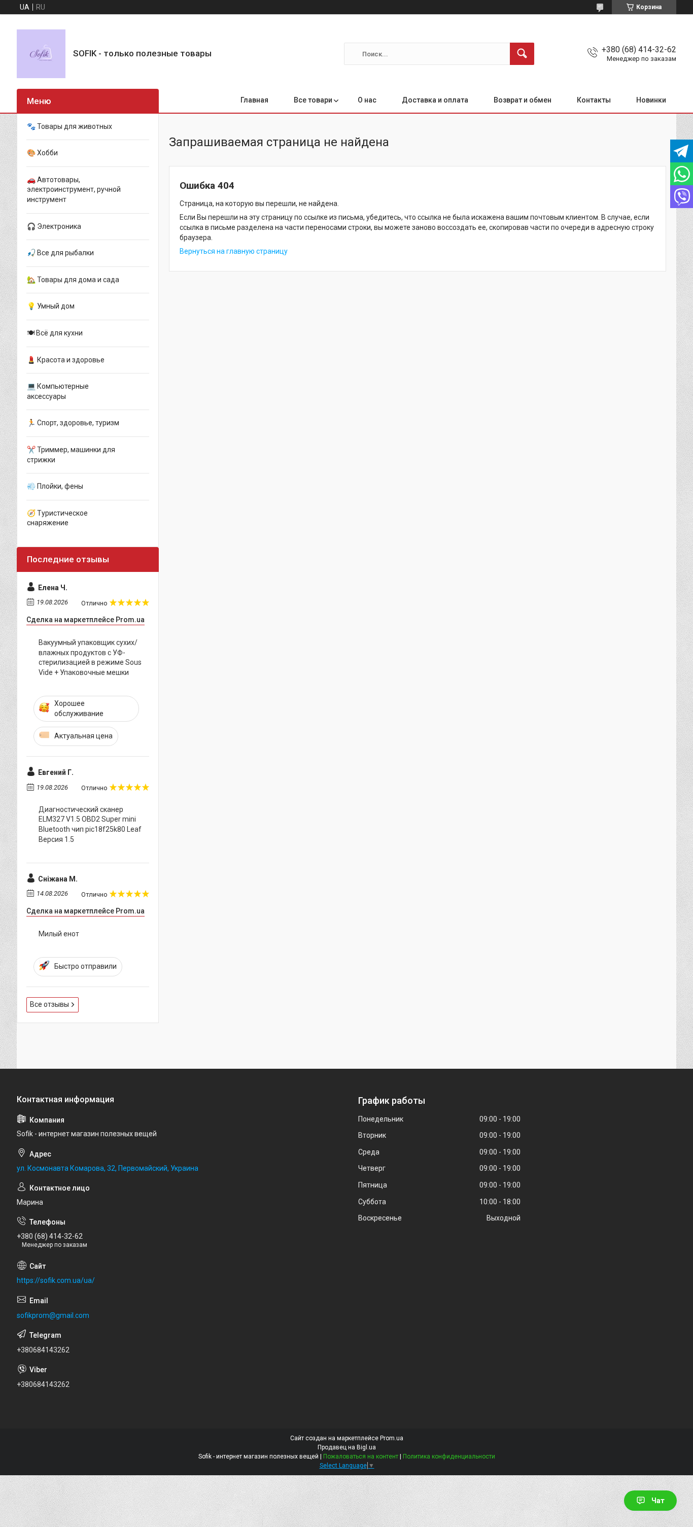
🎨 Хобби (42, 153)
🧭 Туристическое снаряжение (57, 518)
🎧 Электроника (54, 226)
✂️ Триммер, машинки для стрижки (71, 455)
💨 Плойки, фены (55, 486)
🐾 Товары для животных (69, 126)
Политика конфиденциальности (449, 1456)
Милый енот (59, 934)
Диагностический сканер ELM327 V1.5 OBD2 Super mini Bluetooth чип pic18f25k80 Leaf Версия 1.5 (90, 824)
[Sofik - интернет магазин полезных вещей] (41, 53)
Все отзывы (49, 1004)
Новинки (651, 100)
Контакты (594, 100)
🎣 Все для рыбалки (60, 253)
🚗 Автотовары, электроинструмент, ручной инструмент (74, 189)
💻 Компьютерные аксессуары (58, 391)
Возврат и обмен (522, 100)
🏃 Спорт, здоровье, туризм (73, 423)
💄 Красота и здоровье (66, 360)
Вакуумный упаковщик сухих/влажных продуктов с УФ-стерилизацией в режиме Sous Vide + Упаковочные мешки (90, 657)
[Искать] (522, 54)
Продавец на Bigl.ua (347, 1447)
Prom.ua (391, 1438)
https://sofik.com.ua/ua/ (56, 1280)
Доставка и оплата (435, 100)
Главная (254, 100)
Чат (658, 1501)
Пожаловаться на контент (360, 1456)
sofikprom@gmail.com (53, 1315)
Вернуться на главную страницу (234, 251)
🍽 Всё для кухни (55, 333)
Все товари (313, 100)
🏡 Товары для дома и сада (73, 280)
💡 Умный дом (51, 306)
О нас (367, 100)
